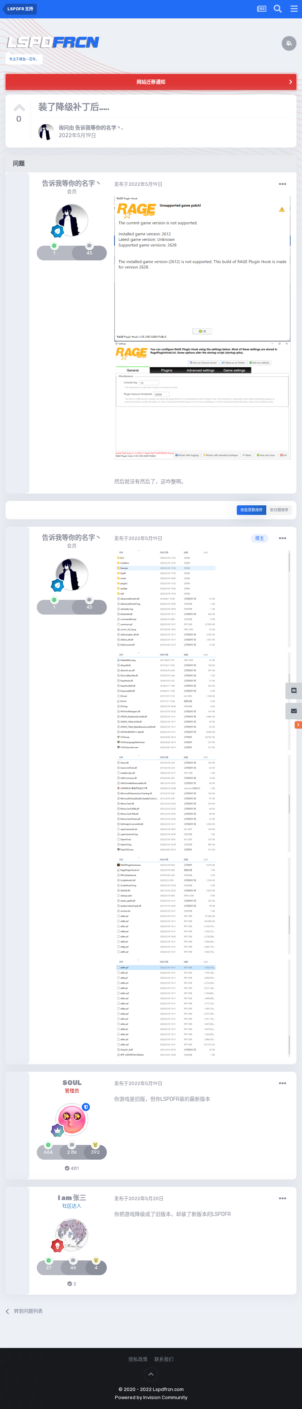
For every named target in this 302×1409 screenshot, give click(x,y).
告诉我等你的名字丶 (98, 128)
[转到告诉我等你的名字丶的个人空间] (46, 132)
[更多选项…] (282, 184)
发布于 (138, 184)
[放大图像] (202, 268)
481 (74, 1168)
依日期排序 (279, 510)
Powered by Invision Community (151, 1397)
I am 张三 (72, 1198)
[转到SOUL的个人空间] (71, 1119)
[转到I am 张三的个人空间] (71, 1235)
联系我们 (163, 1359)
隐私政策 (138, 1359)
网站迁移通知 (151, 82)
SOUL (72, 1083)
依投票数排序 (251, 510)
